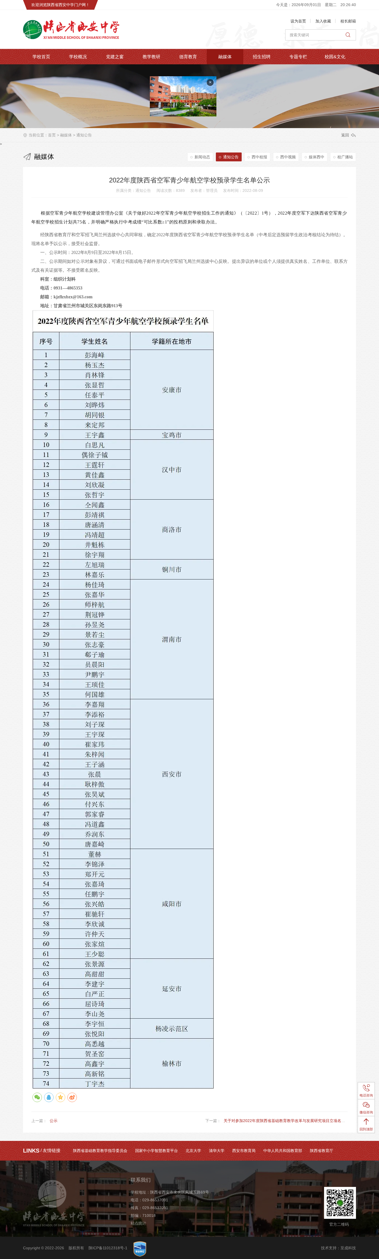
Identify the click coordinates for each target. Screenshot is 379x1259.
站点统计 (138, 1223)
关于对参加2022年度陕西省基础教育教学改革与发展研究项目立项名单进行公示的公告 (298, 1120)
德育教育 (188, 56)
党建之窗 (115, 56)
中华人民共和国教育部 (282, 1150)
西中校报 (259, 157)
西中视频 (288, 157)
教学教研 (151, 56)
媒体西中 (316, 157)
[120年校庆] (207, 108)
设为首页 (298, 21)
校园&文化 (335, 56)
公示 (53, 1120)
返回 (345, 135)
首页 (52, 135)
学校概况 (78, 56)
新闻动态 (202, 157)
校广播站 (345, 157)
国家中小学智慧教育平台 (156, 1150)
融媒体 (225, 56)
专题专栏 (298, 56)
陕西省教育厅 (321, 1150)
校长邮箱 (348, 21)
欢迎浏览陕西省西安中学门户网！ (60, 4)
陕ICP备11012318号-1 (108, 1248)
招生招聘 (262, 56)
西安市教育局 (244, 1150)
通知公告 (84, 135)
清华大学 (216, 1150)
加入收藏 (323, 21)
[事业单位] (140, 1249)
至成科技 (348, 1248)
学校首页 (41, 56)
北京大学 (193, 1150)
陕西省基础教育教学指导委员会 (100, 1150)
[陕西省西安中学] (80, 29)
